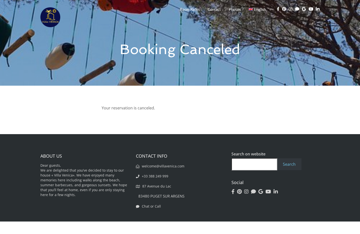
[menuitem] (257, 9)
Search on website (248, 154)
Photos (235, 9)
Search (289, 164)
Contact (214, 9)
